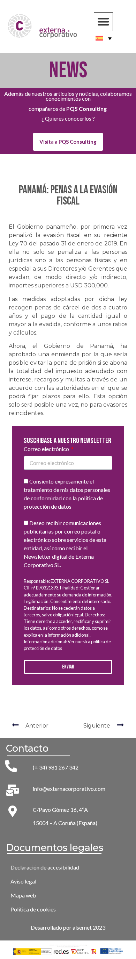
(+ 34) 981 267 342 (55, 767)
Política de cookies (33, 909)
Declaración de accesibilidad (44, 867)
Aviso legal (23, 881)
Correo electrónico (47, 449)
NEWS (68, 70)
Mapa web (23, 895)
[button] (103, 21)
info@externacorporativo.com (69, 788)
